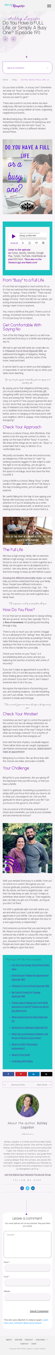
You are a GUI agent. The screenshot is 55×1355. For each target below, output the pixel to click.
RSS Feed (18, 259)
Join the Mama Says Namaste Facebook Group (27, 1175)
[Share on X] (46, 1074)
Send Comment (39, 1311)
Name (7, 1262)
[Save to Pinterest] (21, 1074)
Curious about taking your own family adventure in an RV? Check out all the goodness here (30, 1007)
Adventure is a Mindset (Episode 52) (30, 1027)
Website (7, 1291)
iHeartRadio (37, 256)
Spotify (22, 253)
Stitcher (31, 253)
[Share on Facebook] (8, 1074)
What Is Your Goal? (21, 1055)
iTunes (14, 253)
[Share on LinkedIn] (34, 1074)
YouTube (25, 256)
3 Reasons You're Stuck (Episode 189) (24, 351)
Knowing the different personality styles (22, 578)
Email (6, 1276)
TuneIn (16, 256)
